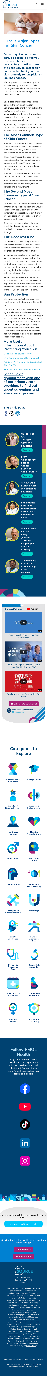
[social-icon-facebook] (25, 1088)
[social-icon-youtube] (25, 1107)
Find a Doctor (23, 1249)
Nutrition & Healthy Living (34, 885)
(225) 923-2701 (23, 1282)
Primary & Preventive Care (13, 967)
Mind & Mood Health (34, 859)
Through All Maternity (34, 994)
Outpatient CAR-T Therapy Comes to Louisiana (27, 439)
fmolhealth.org (31, 1346)
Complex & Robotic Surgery (13, 807)
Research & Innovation (34, 966)
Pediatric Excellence (13, 938)
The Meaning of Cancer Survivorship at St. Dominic (28, 566)
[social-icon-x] (25, 1179)
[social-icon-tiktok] (25, 1124)
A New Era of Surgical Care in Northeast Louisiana (28, 487)
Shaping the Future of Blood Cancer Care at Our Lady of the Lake (28, 510)
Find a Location (23, 1256)
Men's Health (13, 858)
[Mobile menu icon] (42, 4)
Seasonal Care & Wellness (13, 994)
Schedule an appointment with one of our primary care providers (22, 380)
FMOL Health (17, 709)
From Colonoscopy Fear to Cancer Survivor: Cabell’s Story (29, 464)
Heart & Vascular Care (34, 833)
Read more (27, 450)
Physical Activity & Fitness (34, 939)
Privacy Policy (9, 1359)
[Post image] (12, 439)
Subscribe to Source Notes (23, 1223)
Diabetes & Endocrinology (34, 807)
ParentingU (34, 911)
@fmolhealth (28, 709)
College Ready (34, 780)
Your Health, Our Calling (34, 1020)
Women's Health (13, 1020)
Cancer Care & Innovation (13, 781)
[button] (6, 413)
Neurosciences (13, 884)
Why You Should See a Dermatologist (21, 358)
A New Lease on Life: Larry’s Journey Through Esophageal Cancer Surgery (28, 539)
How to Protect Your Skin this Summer (22, 369)
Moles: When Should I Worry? (18, 353)
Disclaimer (20, 1359)
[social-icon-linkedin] (25, 1143)
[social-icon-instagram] (25, 1161)
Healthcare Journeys (13, 833)
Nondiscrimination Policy (34, 1359)
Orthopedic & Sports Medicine (13, 912)
